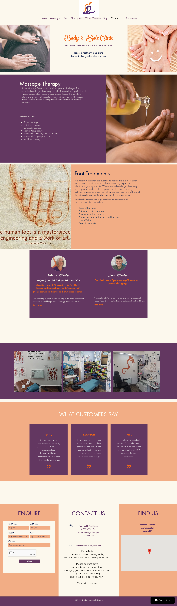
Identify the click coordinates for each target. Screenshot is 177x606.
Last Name (34, 524)
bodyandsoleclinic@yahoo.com (88, 545)
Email (11, 533)
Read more (37, 305)
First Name (13, 524)
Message (11, 541)
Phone (32, 533)
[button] (38, 371)
